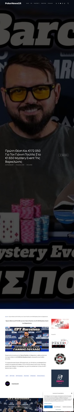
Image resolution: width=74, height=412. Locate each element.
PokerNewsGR (10, 164)
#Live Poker (26, 375)
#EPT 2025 (12, 375)
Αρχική (6, 316)
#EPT (7, 375)
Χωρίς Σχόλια (64, 155)
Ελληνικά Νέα (29, 164)
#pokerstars (32, 375)
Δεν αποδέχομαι (57, 406)
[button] (71, 393)
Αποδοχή (48, 406)
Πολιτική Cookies (58, 409)
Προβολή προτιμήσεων (67, 406)
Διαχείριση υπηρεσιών (48, 403)
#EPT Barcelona (19, 375)
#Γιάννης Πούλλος (41, 375)
